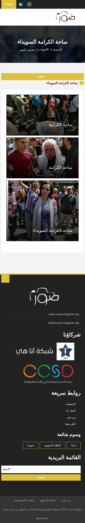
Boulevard (42, 518)
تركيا (73, 445)
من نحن (71, 417)
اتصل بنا (71, 410)
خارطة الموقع (48, 500)
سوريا (30, 445)
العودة (40, 76)
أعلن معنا (70, 423)
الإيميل (7, 469)
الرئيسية (71, 403)
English (8, 4)
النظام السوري (52, 445)
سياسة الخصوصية (24, 500)
